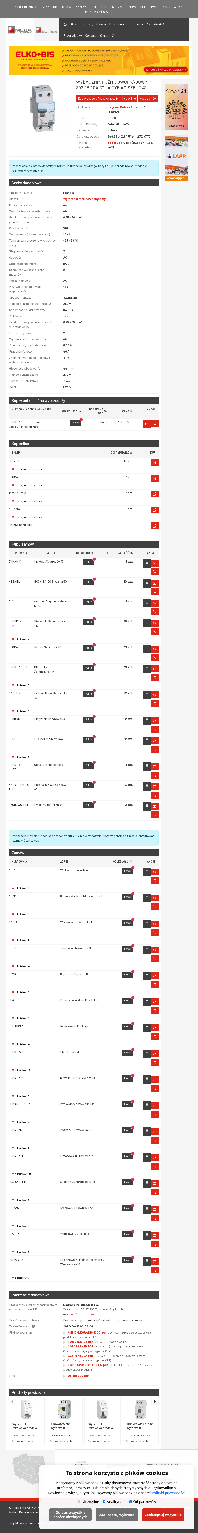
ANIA (12, 870)
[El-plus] (46, 29)
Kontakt (91, 35)
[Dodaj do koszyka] (155, 423)
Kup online (129, 98)
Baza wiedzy (72, 35)
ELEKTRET (16, 1156)
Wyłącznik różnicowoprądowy (84, 199)
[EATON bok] (176, 158)
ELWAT (13, 974)
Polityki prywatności (168, 1492)
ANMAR (14, 896)
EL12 (12, 601)
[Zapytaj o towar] (155, 872)
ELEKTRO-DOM (18, 667)
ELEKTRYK (16, 1052)
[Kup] (155, 462)
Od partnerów (144, 1501)
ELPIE (13, 739)
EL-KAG (14, 1207)
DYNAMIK (15, 561)
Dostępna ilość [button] (118, 552)
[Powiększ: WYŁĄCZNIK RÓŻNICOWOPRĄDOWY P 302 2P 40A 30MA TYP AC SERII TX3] (42, 108)
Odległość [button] (82, 552)
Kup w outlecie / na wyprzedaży (98, 98)
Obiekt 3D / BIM (78, 1375)
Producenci (117, 24)
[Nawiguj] (147, 563)
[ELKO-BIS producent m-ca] (176, 107)
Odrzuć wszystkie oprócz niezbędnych (70, 1514)
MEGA (12, 948)
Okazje (101, 24)
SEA (11, 1000)
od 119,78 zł (116, 142)
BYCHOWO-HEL (19, 804)
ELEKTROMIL (17, 1077)
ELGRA (13, 647)
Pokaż (77, 422)
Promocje (136, 24)
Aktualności (155, 24)
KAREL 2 (14, 693)
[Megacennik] (20, 29)
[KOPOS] (99, 60)
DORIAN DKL (17, 1259)
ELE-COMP (16, 1026)
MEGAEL (14, 581)
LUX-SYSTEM (17, 1181)
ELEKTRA (15, 1129)
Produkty (86, 24)
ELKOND (14, 719)
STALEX (14, 1233)
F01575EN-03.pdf (98, 1341)
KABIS (13, 922)
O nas (104, 35)
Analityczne (116, 1501)
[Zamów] (147, 424)
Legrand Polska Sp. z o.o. (126, 107)
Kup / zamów (148, 98)
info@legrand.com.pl (83, 1314)
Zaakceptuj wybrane (116, 1514)
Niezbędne (90, 1501)
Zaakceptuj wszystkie (163, 1514)
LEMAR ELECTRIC (20, 1103)
